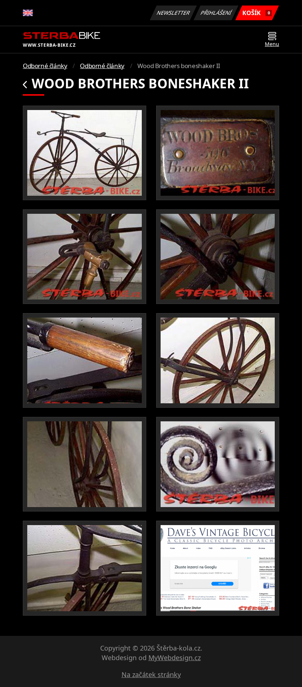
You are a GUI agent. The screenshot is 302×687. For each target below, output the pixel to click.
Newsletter (173, 12)
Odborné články (45, 65)
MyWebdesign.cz (174, 657)
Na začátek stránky (151, 674)
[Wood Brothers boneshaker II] (84, 153)
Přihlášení (216, 12)
